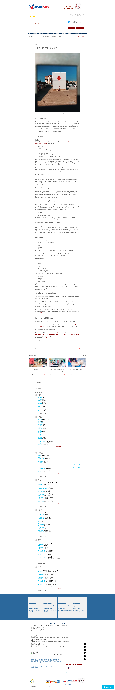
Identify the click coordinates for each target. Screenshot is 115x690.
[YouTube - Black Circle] (85, 653)
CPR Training (53, 36)
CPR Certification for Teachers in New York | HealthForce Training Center (38, 370)
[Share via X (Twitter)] (38, 345)
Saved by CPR (37, 36)
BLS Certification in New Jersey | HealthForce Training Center (76, 370)
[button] (35, 33)
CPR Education (46, 36)
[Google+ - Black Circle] (85, 650)
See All (84, 355)
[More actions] (79, 44)
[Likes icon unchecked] (39, 413)
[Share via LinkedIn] (41, 345)
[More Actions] (79, 395)
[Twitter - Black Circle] (85, 647)
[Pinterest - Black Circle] (85, 656)
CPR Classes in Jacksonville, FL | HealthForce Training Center (57, 370)
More (60, 36)
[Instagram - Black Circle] (85, 659)
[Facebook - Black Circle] (85, 644)
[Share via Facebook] (35, 345)
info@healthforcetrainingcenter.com (75, 669)
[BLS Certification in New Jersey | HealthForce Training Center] (77, 362)
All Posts (31, 36)
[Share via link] (44, 345)
